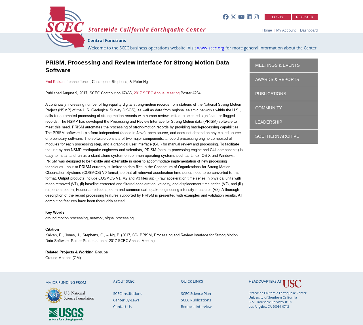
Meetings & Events (277, 65)
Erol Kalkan (54, 82)
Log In (277, 17)
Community (268, 108)
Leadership (268, 122)
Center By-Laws (126, 300)
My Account (286, 30)
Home (267, 30)
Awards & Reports (277, 79)
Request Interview (196, 306)
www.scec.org (210, 48)
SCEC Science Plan (196, 293)
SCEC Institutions (127, 293)
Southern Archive (277, 136)
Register (304, 17)
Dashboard (309, 30)
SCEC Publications (196, 300)
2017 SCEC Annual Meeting (157, 93)
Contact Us (122, 306)
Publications (270, 93)
